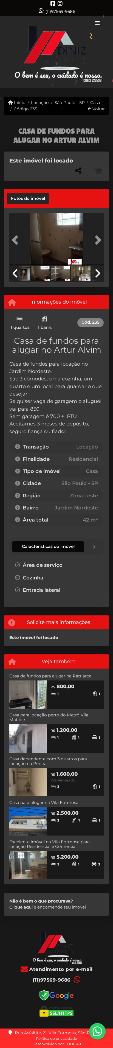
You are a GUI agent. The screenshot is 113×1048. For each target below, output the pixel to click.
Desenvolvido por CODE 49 (56, 1044)
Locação (40, 102)
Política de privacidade (56, 1038)
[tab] (28, 198)
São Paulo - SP (69, 102)
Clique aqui (21, 907)
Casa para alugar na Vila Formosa (43, 802)
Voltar (98, 108)
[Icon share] (52, 3)
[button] (16, 240)
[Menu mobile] (56, 52)
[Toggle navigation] (97, 23)
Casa (95, 102)
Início (19, 102)
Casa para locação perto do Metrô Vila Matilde (48, 717)
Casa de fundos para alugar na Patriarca (50, 676)
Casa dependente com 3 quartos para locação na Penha (48, 761)
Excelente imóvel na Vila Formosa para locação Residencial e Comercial (49, 844)
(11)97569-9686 (60, 11)
